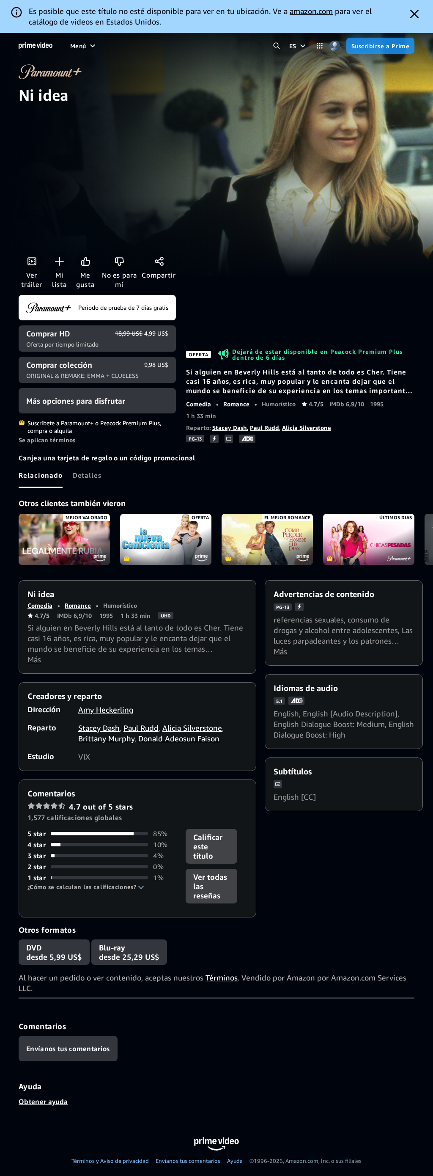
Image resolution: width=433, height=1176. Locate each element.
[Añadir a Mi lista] (59, 261)
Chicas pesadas (368, 539)
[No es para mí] (119, 261)
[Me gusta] (85, 261)
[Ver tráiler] (31, 261)
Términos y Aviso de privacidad (110, 1160)
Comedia (198, 404)
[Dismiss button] (414, 14)
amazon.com (311, 11)
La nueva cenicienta (165, 539)
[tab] (41, 475)
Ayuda (235, 1160)
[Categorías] (319, 46)
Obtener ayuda (43, 1101)
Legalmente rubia (64, 539)
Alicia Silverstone (306, 427)
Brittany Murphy (106, 738)
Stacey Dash (229, 427)
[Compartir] (159, 261)
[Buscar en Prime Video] (276, 46)
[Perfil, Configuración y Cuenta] (334, 46)
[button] (85, 887)
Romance (236, 404)
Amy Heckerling (105, 709)
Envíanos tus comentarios (188, 1160)
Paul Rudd (264, 427)
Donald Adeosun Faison (178, 738)
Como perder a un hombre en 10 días (267, 539)
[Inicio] (35, 45)
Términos (222, 977)
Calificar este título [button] (207, 846)
